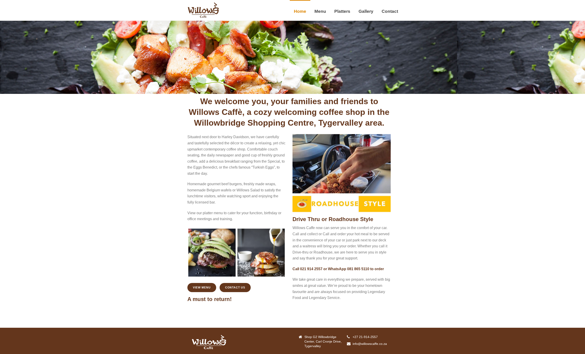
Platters (342, 11)
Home (300, 11)
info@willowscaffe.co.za (370, 344)
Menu (320, 11)
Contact (390, 11)
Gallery (366, 11)
